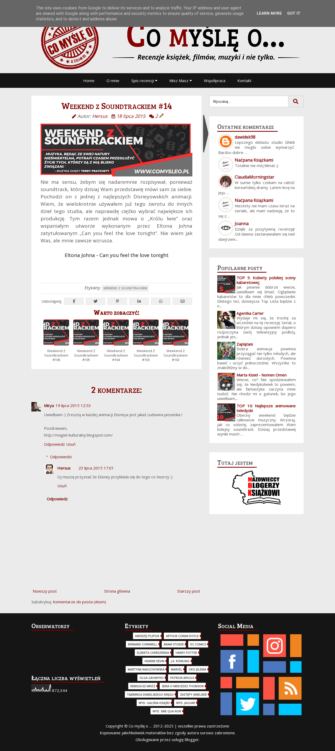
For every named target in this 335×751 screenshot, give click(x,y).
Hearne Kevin (154, 661)
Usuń (71, 444)
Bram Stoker (174, 644)
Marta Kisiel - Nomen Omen (262, 374)
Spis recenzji (143, 80)
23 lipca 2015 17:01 (96, 468)
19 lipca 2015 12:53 (73, 405)
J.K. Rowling (180, 661)
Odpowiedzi (61, 456)
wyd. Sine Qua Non (167, 711)
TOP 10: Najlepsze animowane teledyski (266, 408)
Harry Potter (186, 653)
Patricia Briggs (182, 678)
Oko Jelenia (197, 669)
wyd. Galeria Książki (154, 703)
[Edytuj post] (161, 116)
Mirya (49, 405)
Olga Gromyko (151, 678)
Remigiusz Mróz (142, 686)
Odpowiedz (54, 444)
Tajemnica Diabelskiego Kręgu (150, 694)
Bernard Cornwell (142, 644)
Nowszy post (45, 591)
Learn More (269, 13)
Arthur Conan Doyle (182, 636)
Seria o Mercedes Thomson (183, 686)
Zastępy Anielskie (193, 694)
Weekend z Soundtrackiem (125, 288)
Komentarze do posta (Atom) (79, 601)
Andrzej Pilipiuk (147, 636)
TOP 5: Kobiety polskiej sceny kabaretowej (266, 280)
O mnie (113, 80)
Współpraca (214, 80)
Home (88, 80)
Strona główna (117, 591)
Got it (293, 13)
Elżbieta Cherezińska (153, 653)
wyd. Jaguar (185, 703)
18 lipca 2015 (130, 116)
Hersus (64, 468)
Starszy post (188, 591)
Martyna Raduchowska (146, 669)
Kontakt (244, 80)
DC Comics (198, 644)
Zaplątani (245, 344)
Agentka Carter (250, 313)
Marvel (176, 669)
